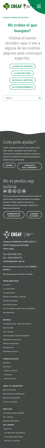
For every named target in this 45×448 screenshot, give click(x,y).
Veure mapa (8, 249)
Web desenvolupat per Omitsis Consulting (17, 274)
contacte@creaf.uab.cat (14, 261)
